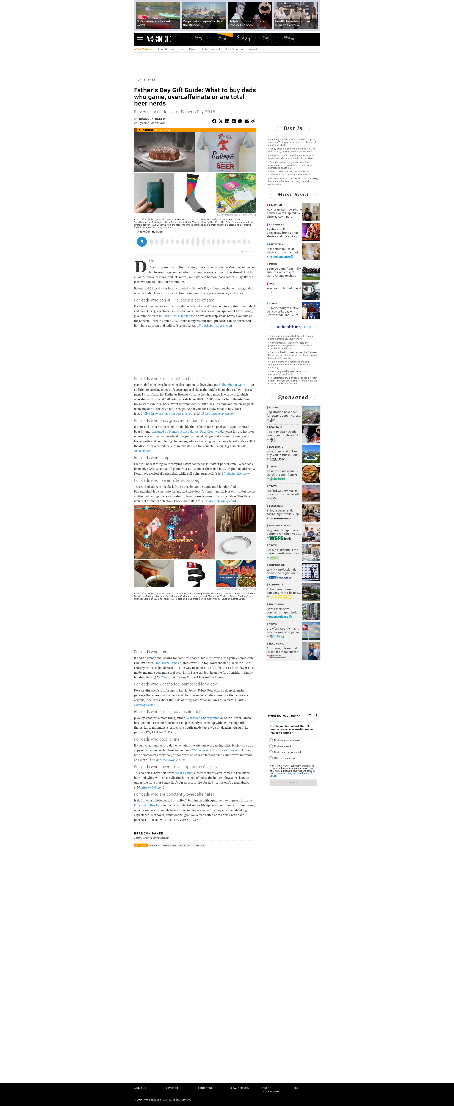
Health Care (276, 643)
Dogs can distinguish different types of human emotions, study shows (291, 337)
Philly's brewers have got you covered (166, 413)
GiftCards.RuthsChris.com (214, 325)
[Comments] (240, 121)
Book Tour (275, 427)
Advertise (172, 1088)
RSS (296, 1088)
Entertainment (211, 49)
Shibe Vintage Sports (233, 384)
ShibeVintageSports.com (217, 413)
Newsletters (256, 49)
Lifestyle (199, 845)
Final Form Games (166, 663)
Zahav (149, 750)
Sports (289, 38)
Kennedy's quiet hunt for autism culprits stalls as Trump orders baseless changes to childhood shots (292, 141)
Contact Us (205, 1088)
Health (221, 38)
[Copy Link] (253, 121)
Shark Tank (184, 773)
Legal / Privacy (239, 1088)
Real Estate (276, 446)
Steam (165, 677)
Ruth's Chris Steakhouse (178, 316)
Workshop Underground (203, 718)
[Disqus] (195, 943)
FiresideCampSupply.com (218, 501)
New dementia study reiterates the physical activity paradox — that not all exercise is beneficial (290, 164)
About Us (140, 1088)
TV (181, 49)
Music (192, 49)
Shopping (146, 130)
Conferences (277, 564)
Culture (243, 38)
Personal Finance (280, 525)
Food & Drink (166, 49)
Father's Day (162, 130)
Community (276, 584)
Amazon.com (142, 451)
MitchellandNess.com (236, 473)
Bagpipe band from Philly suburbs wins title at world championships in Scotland (291, 157)
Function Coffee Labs (148, 805)
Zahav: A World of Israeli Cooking (216, 750)
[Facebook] (214, 121)
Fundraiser (276, 505)
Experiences (276, 224)
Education (275, 204)
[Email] (247, 121)
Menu (140, 39)
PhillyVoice (158, 39)
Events (266, 38)
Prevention (276, 244)
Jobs (272, 283)
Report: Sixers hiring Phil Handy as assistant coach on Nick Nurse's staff (289, 173)
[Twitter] (221, 121)
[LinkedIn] (227, 121)
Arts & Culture (235, 49)
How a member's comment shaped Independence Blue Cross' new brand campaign (289, 364)
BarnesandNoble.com (170, 760)
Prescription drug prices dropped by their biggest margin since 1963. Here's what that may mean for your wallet (293, 380)
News (198, 37)
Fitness (274, 407)
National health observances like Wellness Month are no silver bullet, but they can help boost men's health (293, 355)
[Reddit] (234, 121)
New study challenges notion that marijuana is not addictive (288, 372)
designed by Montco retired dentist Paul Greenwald (187, 431)
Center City (185, 845)
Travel (273, 466)
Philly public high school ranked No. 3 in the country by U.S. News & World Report (291, 150)
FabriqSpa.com (144, 705)
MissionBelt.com (152, 787)
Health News (276, 604)
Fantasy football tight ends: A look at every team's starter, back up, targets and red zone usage (293, 181)
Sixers (273, 303)
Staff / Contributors (270, 1089)
